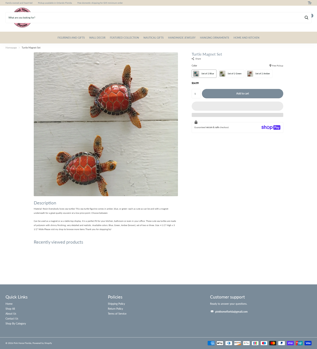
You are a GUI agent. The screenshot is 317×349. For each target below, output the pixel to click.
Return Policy (115, 308)
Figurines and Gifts (71, 37)
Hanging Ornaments (214, 37)
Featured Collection (124, 37)
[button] (237, 106)
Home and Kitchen (246, 37)
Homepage (11, 47)
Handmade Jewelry (182, 37)
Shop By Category (16, 323)
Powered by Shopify (42, 343)
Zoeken (306, 17)
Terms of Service (117, 313)
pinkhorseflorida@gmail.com (231, 311)
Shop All (10, 308)
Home (9, 303)
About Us (11, 313)
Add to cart (242, 93)
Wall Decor (97, 37)
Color (237, 65)
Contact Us (12, 318)
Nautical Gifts (153, 37)
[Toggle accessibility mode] (309, 3)
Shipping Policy (116, 303)
